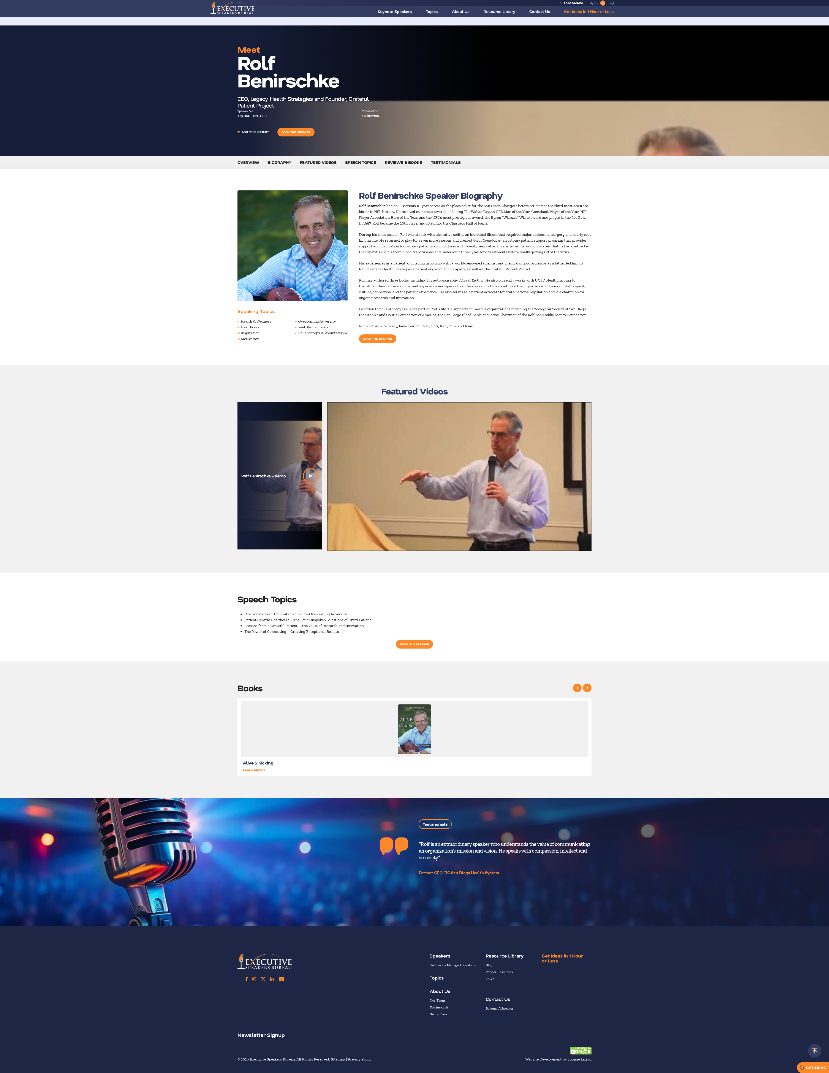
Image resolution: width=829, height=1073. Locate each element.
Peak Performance (313, 327)
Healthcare (250, 327)
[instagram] (254, 979)
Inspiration (250, 333)
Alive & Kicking (258, 763)
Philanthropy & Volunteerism (322, 333)
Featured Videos (318, 162)
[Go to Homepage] (232, 8)
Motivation (250, 338)
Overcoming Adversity (317, 321)
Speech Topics (360, 162)
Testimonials (446, 162)
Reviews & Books (403, 162)
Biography (279, 162)
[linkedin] (272, 979)
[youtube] (281, 979)
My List (597, 3)
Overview (248, 162)
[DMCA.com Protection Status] (581, 1050)
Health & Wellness (256, 321)
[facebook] (246, 979)
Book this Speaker (296, 132)
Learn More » (254, 770)
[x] (263, 979)
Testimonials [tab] (435, 824)
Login (612, 3)
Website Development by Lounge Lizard (558, 1059)
